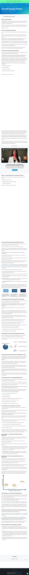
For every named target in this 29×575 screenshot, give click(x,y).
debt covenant (4, 515)
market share (21, 42)
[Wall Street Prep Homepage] (14, 4)
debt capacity (20, 514)
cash (18, 138)
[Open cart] (26, 4)
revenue (13, 42)
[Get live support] (27, 573)
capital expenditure (5, 266)
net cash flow (19, 255)
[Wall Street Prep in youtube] (16, 570)
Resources (2, 6)
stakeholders (14, 419)
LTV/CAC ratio (8, 311)
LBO (10, 513)
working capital (15, 266)
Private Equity (8, 6)
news (17, 319)
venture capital (22, 443)
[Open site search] (28, 4)
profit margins (21, 320)
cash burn (8, 264)
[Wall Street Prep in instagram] (14, 570)
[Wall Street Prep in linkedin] (12, 570)
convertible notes (6, 502)
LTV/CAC (4, 315)
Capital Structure (4, 393)
